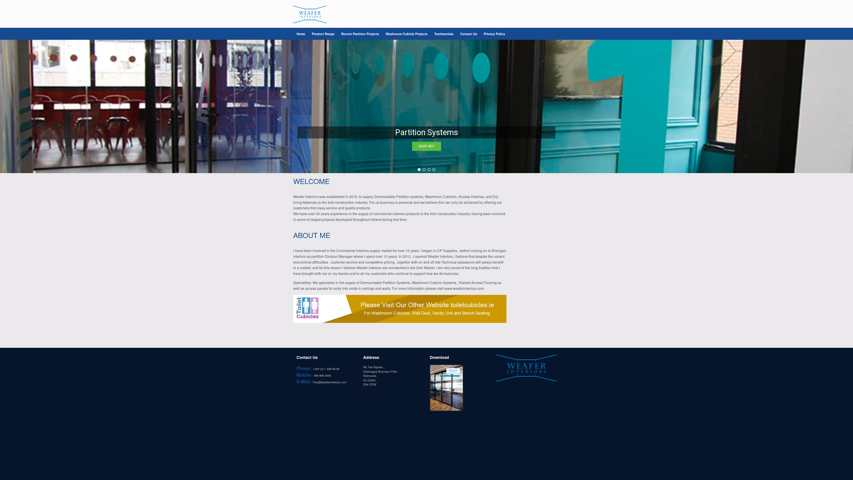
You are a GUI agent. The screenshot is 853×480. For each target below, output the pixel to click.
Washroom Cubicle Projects (407, 34)
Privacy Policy (494, 34)
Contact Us (468, 34)
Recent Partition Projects (360, 34)
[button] (419, 169)
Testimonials (444, 34)
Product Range (323, 34)
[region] (426, 106)
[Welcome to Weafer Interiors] (310, 14)
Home (301, 34)
